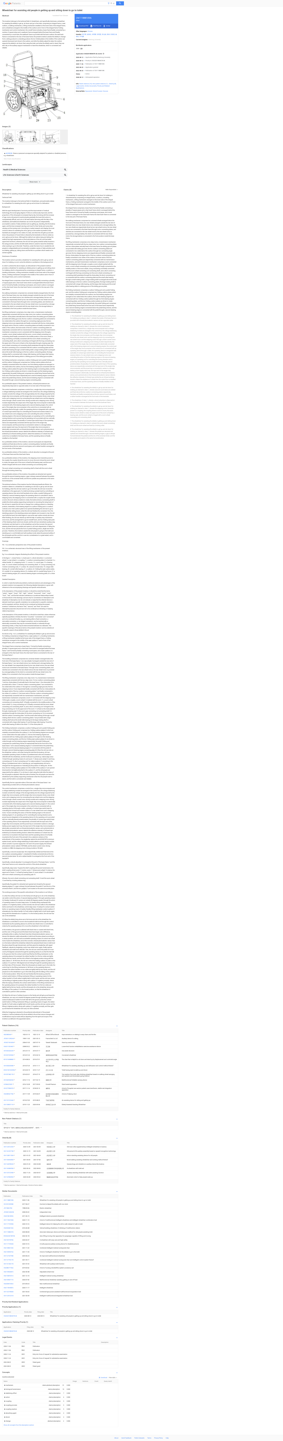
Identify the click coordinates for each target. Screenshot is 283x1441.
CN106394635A (9, 1080)
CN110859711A (9, 1104)
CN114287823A (9, 1164)
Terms (149, 1438)
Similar (108, 26)
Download (103, 1377)
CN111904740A (8, 1220)
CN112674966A (8, 1292)
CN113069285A (9, 1160)
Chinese (90, 31)
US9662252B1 (8, 1084)
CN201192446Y (9, 1046)
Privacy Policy (158, 1438)
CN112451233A (9, 1147)
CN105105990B (8, 1204)
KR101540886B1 (9, 1059)
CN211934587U (8, 1288)
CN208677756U (8, 1268)
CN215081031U (8, 1276)
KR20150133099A (9, 1070)
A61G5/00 (9, 153)
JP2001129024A (9, 1038)
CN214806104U (8, 1248)
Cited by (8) (112, 84)
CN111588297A (8, 1232)
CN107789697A (9, 1088)
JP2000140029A (9, 1212)
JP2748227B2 (8, 1208)
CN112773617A (8, 1260)
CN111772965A (8, 1244)
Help (167, 1438)
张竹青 (84, 34)
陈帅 (108, 34)
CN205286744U (8, 1228)
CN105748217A (9, 1074)
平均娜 (81, 36)
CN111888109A (8, 1200)
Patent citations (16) (85, 84)
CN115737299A (9, 1173)
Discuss (105, 91)
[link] (35, 154)
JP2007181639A (9, 1042)
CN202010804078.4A (10, 1316)
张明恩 (99, 34)
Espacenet (88, 91)
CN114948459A (9, 1168)
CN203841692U (8, 1284)
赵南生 (89, 34)
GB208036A (7, 1034)
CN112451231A (8, 1296)
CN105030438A (9, 1066)
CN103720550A (9, 1055)
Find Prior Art (97, 26)
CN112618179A (9, 1151)
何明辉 (94, 34)
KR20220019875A (9, 1236)
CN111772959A (8, 1224)
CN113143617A (8, 1264)
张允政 (104, 34)
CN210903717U (8, 1280)
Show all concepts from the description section (19, 1425)
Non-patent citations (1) (100, 84)
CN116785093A (9, 1177)
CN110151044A (9, 1100)
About (116, 1438)
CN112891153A (9, 1155)
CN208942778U (9, 1094)
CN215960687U (8, 1272)
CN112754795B (8, 1256)
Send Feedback (126, 1438)
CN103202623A (9, 1051)
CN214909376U (8, 1252)
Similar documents (91, 86)
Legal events (80, 86)
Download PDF (83, 26)
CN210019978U (8, 1240)
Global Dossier (97, 91)
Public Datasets (139, 1438)
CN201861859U (8, 1216)
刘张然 (112, 34)
